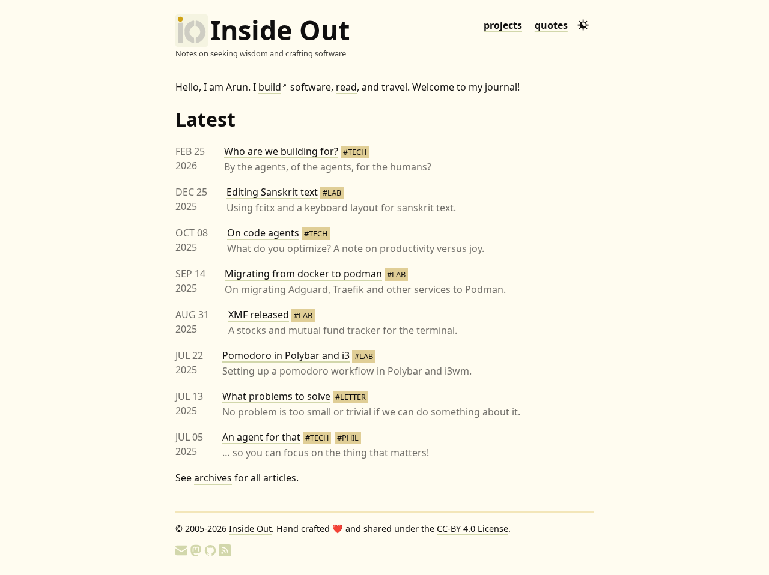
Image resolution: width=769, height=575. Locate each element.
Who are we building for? (281, 151)
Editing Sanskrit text (272, 192)
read (346, 87)
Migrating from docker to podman (303, 273)
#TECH (354, 151)
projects (503, 25)
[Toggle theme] (583, 24)
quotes (551, 25)
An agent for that (261, 437)
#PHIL (348, 437)
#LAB (332, 192)
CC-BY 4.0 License (472, 528)
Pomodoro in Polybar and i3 (286, 355)
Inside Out (280, 30)
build (272, 87)
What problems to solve (276, 396)
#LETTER (350, 396)
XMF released (258, 314)
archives (213, 477)
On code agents (263, 232)
